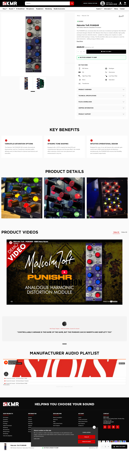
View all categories (7, 435)
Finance (30, 419)
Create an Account (82, 419)
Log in (79, 417)
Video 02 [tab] (124, 232)
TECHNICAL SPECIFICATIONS (87, 95)
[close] (94, 427)
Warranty (30, 423)
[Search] (72, 3)
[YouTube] (113, 427)
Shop (4, 9)
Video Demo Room (57, 423)
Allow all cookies (86, 441)
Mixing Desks (6, 431)
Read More (80, 41)
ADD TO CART (120, 446)
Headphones (39, 9)
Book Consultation (57, 417)
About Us (55, 419)
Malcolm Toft (85, 15)
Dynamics (5, 419)
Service (30, 417)
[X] (117, 427)
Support (30, 425)
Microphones (30, 9)
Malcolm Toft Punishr (68, 386)
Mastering (5, 427)
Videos (116, 9)
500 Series (5, 417)
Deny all (87, 437)
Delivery (30, 421)
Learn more (36, 438)
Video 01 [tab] (116, 232)
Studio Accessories (59, 9)
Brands (11, 9)
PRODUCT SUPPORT (85, 114)
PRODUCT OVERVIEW (85, 89)
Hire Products (56, 425)
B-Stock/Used (20, 9)
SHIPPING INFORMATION (86, 108)
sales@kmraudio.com (108, 421)
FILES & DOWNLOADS (85, 101)
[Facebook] (109, 427)
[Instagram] (105, 427)
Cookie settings (87, 432)
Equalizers (5, 421)
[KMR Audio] (10, 3)
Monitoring (48, 9)
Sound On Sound (60, 386)
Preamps (5, 423)
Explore (98, 9)
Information (107, 9)
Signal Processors (7, 425)
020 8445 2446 (111, 4)
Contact (122, 9)
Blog (54, 421)
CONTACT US (109, 2)
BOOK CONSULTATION (90, 3)
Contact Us (81, 425)
